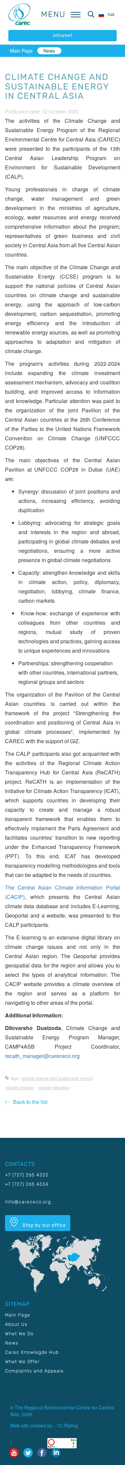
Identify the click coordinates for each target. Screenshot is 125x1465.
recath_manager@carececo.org (42, 1056)
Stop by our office (43, 1225)
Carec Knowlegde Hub (32, 1352)
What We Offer (22, 1361)
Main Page (21, 50)
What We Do (19, 1334)
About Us (16, 1324)
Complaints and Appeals (34, 1371)
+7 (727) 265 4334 (26, 1184)
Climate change (19, 1087)
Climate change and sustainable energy (57, 1078)
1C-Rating (67, 1425)
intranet (62, 35)
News (49, 50)
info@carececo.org (28, 1202)
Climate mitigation (54, 1087)
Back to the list (28, 1102)
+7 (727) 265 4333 (26, 1175)
